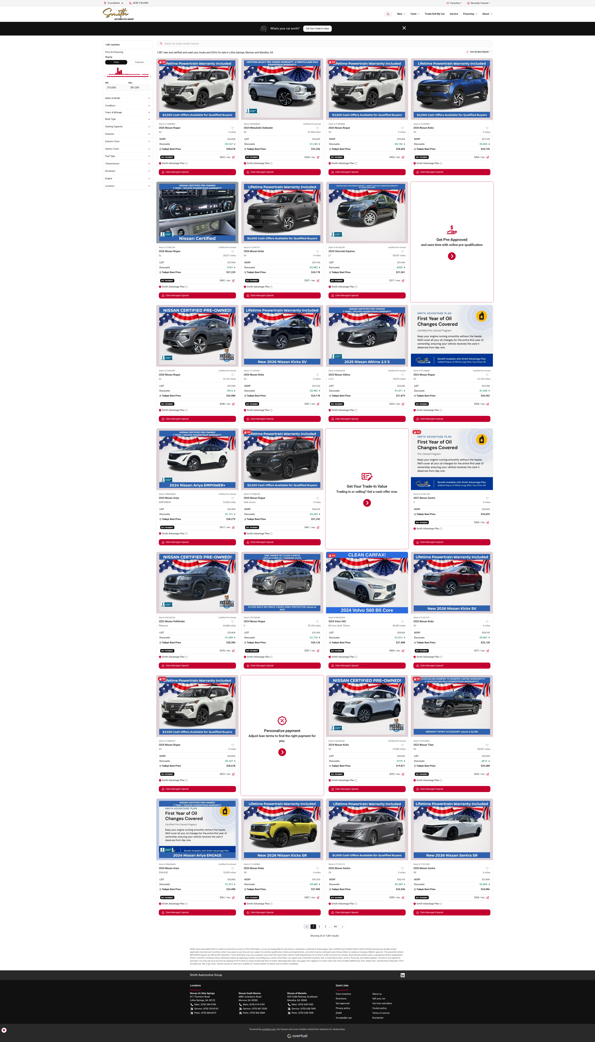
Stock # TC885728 (252, 494)
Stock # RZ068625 (252, 124)
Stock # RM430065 (167, 494)
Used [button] (413, 13)
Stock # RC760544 (252, 617)
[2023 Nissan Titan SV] (452, 706)
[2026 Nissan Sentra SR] (452, 829)
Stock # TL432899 (421, 124)
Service (454, 13)
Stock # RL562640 (336, 741)
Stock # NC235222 (167, 617)
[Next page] (342, 926)
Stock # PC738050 (421, 371)
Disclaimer (377, 1017)
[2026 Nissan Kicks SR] (282, 829)
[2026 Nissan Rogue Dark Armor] (282, 459)
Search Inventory (388, 14)
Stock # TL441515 (252, 247)
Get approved (342, 1003)
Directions (341, 998)
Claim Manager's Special (177, 172)
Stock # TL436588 (252, 864)
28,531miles (229, 255)
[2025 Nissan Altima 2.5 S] (367, 336)
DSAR (339, 1013)
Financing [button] (468, 13)
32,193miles (229, 379)
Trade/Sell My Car (435, 13)
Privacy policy (343, 1008)
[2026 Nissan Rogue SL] (197, 212)
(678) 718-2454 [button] (140, 3)
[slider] (105, 76)
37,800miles (399, 749)
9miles (486, 132)
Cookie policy (379, 1008)
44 (335, 926)
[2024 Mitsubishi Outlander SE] (282, 89)
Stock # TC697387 (167, 371)
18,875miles (399, 379)
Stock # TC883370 (167, 741)
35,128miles (314, 625)
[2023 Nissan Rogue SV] (452, 336)
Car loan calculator (382, 1003)
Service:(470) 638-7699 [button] (304, 1008)
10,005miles (229, 872)
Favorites (455, 3)
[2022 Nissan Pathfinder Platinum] (197, 582)
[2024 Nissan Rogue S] (282, 582)
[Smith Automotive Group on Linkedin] (401, 975)
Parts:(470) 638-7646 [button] (302, 1012)
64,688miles (229, 625)
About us (377, 994)
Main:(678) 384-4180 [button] (205, 1004)
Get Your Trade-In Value (317, 28)
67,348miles (314, 132)
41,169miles (483, 379)
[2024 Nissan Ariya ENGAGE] (197, 829)
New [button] (399, 13)
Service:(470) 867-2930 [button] (255, 1008)
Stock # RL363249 (336, 247)
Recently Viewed (479, 3)
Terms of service (381, 1013)
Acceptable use (344, 1017)
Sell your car (378, 998)
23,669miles (229, 502)
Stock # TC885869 (167, 124)
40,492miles (399, 625)
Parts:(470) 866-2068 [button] (254, 1012)
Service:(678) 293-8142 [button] (206, 1008)
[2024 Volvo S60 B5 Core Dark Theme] (367, 582)
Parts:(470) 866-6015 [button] (205, 1012)
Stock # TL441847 (252, 371)
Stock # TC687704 (167, 247)
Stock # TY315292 (421, 864)
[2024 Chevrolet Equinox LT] (367, 212)
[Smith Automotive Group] (118, 14)
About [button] (485, 13)
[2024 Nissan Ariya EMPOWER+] (197, 459)
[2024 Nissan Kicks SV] (367, 706)
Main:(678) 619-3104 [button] (253, 1004)
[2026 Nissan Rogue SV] (197, 89)
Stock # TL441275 (421, 617)
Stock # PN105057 (421, 741)
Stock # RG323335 (336, 617)
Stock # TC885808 (336, 124)
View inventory (343, 994)
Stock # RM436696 (167, 864)
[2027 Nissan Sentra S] (452, 459)
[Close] (404, 28)
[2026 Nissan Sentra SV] (367, 829)
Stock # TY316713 (336, 864)
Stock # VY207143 (421, 494)
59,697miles (399, 255)
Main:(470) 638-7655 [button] (302, 1004)
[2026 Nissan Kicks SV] (452, 89)
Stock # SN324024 (336, 371)
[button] (115, 3)
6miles (317, 379)
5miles (232, 132)
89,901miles (483, 749)
